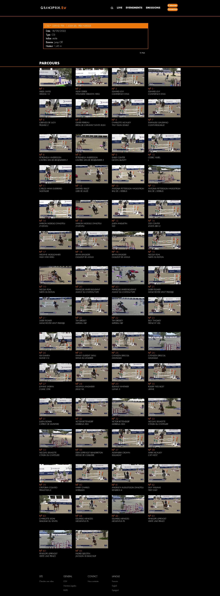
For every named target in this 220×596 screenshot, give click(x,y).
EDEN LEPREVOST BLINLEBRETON (89, 452)
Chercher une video (46, 581)
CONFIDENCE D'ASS (120, 94)
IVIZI (113, 226)
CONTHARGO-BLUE (156, 125)
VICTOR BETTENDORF (84, 421)
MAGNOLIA (117, 358)
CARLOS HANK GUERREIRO (50, 188)
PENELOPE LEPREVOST (157, 518)
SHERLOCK (80, 490)
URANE (151, 389)
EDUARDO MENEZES (84, 518)
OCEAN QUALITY (119, 160)
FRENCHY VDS (154, 323)
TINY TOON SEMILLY (120, 125)
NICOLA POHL (154, 254)
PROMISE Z (44, 125)
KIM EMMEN (44, 355)
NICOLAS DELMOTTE (156, 421)
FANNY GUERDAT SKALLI (86, 355)
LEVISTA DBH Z (154, 226)
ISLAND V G (44, 358)
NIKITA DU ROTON (156, 257)
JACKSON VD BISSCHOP (86, 556)
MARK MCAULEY (155, 452)
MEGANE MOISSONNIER (49, 254)
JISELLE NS (80, 389)
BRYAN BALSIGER (83, 254)
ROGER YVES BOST (156, 386)
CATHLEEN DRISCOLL (120, 355)
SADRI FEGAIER (154, 289)
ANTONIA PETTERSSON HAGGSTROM (128, 188)
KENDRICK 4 (117, 490)
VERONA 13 (44, 94)
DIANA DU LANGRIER (84, 358)
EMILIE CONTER (118, 157)
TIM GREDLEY (81, 320)
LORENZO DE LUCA (47, 122)
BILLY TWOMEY (154, 320)
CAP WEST (152, 455)
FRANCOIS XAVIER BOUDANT (88, 289)
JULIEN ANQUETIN (119, 223)
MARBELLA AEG (82, 424)
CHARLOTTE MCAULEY (121, 122)
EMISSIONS (153, 7)
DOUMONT (116, 455)
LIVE (119, 7)
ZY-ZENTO (43, 226)
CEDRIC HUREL (154, 157)
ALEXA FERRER (81, 91)
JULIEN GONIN (45, 421)
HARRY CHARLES (83, 487)
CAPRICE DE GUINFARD (49, 424)
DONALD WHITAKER (120, 386)
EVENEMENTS (134, 7)
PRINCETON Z (45, 490)
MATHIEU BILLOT (82, 188)
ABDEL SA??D (45, 91)
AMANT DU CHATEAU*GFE (87, 292)
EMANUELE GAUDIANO (158, 122)
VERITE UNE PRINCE (156, 521)
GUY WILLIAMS (154, 487)
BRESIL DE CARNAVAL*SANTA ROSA (91, 125)
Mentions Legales (70, 586)
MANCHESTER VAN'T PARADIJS (161, 292)
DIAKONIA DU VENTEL (48, 521)
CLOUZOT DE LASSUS (85, 257)
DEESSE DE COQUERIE (85, 455)
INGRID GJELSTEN (83, 553)
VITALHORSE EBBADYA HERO (88, 94)
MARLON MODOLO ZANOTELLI (52, 223)
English (114, 586)
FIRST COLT (152, 490)
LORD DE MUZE (82, 191)
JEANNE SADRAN (46, 386)
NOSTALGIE (44, 191)
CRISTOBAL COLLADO (48, 487)
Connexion (172, 9)
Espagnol (115, 590)
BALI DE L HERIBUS (119, 191)
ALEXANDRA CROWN (121, 452)
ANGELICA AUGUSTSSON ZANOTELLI (128, 487)
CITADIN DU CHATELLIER (158, 424)
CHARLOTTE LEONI (47, 518)
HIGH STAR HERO (46, 257)
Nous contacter (93, 581)
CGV (65, 581)
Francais (115, 581)
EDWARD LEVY (118, 91)
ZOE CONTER (154, 223)
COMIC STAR (44, 389)
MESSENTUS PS (82, 521)
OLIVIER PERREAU (82, 122)
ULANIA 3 (116, 389)
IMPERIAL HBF (81, 323)
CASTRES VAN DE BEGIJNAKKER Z (53, 160)
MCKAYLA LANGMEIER (85, 386)
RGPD (66, 590)
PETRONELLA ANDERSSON (50, 157)
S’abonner (172, 5)
